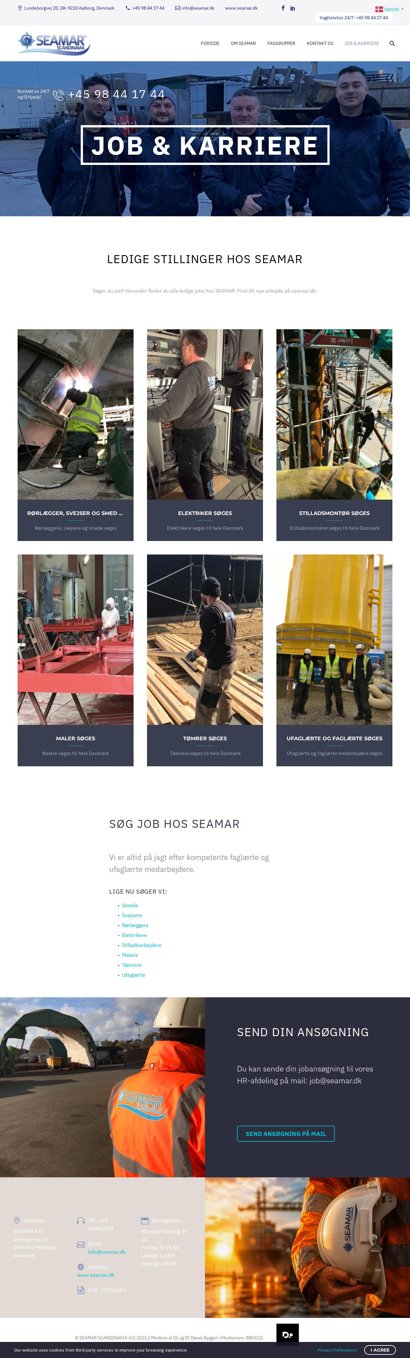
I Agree (380, 1350)
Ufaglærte (133, 975)
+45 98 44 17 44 (148, 8)
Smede (130, 905)
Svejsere (132, 915)
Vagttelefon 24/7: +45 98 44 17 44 (354, 18)
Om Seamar (243, 43)
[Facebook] (283, 8)
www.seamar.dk (241, 8)
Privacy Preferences (337, 1350)
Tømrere (132, 965)
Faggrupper (281, 43)
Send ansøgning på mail (286, 1134)
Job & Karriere (361, 43)
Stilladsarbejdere (141, 945)
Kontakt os (320, 43)
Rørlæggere (135, 925)
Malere (130, 955)
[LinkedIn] (293, 8)
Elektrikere (134, 935)
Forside (210, 43)
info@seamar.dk (198, 8)
